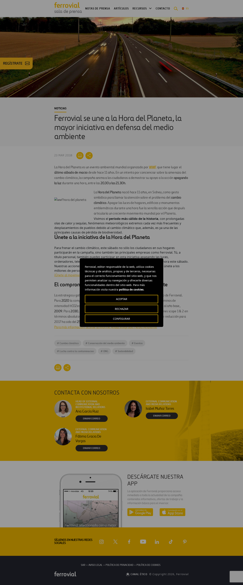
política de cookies (131, 289)
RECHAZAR (121, 309)
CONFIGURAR (121, 318)
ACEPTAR (121, 299)
